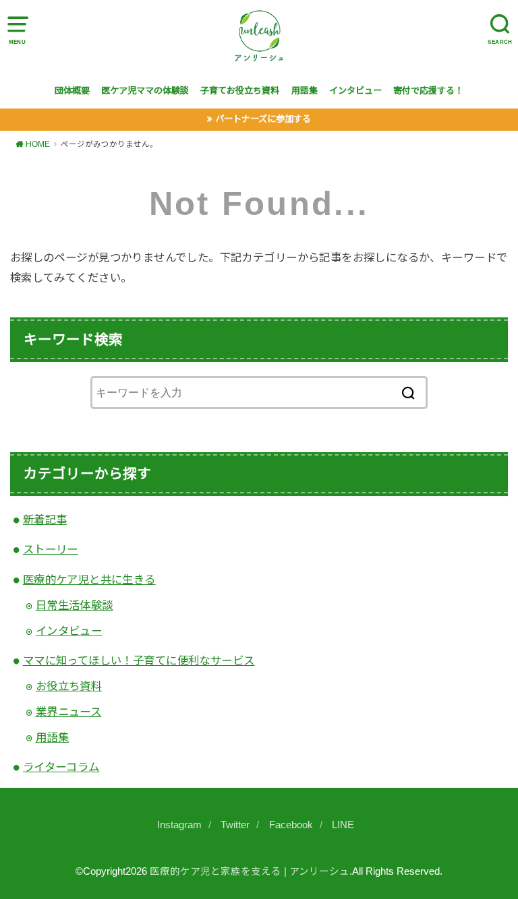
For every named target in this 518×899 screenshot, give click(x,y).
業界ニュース (68, 712)
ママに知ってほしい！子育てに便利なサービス (139, 660)
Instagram (179, 824)
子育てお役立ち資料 (239, 91)
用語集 (304, 91)
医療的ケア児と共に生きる (89, 580)
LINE (343, 824)
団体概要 (72, 91)
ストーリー (50, 549)
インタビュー (355, 91)
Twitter (235, 824)
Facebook (291, 824)
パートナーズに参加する (263, 119)
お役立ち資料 (69, 686)
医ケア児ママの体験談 (145, 91)
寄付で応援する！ (428, 91)
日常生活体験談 (74, 605)
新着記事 (45, 520)
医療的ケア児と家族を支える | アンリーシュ (249, 871)
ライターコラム (61, 767)
